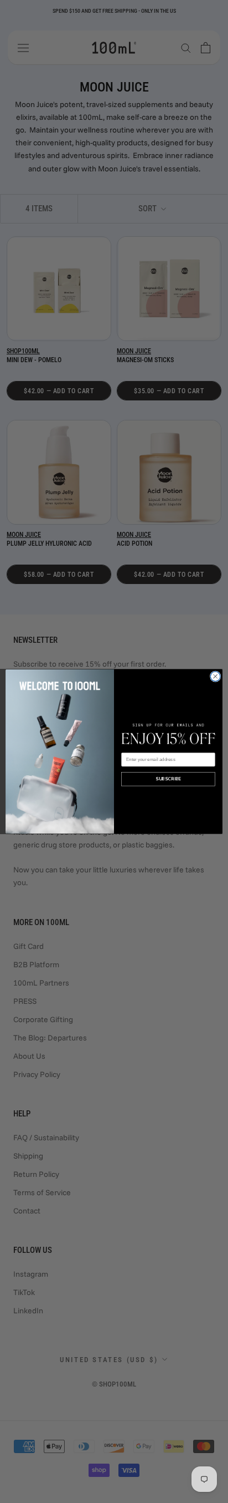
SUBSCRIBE (168, 779)
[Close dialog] (215, 677)
